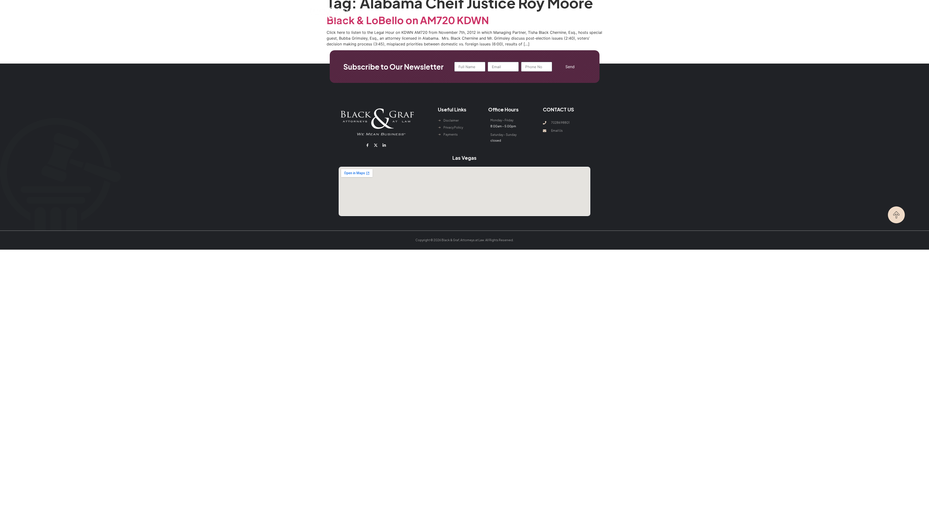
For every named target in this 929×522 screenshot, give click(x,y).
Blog (527, 14)
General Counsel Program (493, 14)
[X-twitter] (375, 145)
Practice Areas (443, 14)
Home (388, 14)
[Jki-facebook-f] (367, 145)
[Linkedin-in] (384, 145)
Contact (546, 14)
